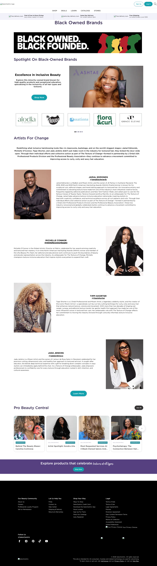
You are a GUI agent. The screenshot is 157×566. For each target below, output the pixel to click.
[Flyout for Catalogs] (85, 12)
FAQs (50, 502)
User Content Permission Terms (116, 514)
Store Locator (78, 509)
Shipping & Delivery (55, 509)
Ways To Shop (78, 502)
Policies (108, 509)
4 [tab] (80, 131)
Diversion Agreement (113, 512)
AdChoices (104, 561)
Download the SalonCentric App (84, 507)
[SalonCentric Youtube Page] (46, 541)
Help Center (53, 507)
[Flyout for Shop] (54, 12)
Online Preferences (112, 524)
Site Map (136, 561)
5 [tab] (82, 131)
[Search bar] (155, 4)
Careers (20, 504)
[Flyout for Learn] (74, 12)
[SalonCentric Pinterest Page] (33, 541)
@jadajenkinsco (56, 356)
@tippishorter (98, 298)
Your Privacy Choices (129, 527)
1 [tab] (75, 131)
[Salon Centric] (7, 4)
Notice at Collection (112, 519)
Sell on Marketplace (24, 509)
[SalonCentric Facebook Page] (19, 541)
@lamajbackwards (98, 179)
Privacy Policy (110, 517)
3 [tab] (78, 131)
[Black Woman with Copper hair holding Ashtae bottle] (106, 87)
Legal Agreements (112, 507)
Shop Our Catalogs (79, 514)
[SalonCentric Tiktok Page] (40, 541)
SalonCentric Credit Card (82, 504)
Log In (148, 4)
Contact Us (52, 504)
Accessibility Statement (114, 522)
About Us (21, 502)
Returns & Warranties (56, 512)
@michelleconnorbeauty (55, 243)
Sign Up (138, 4)
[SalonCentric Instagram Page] (26, 541)
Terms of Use (110, 504)
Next (142, 428)
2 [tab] (77, 132)
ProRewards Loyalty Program (28, 507)
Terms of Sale (110, 502)
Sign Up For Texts (79, 512)
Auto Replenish (78, 517)
